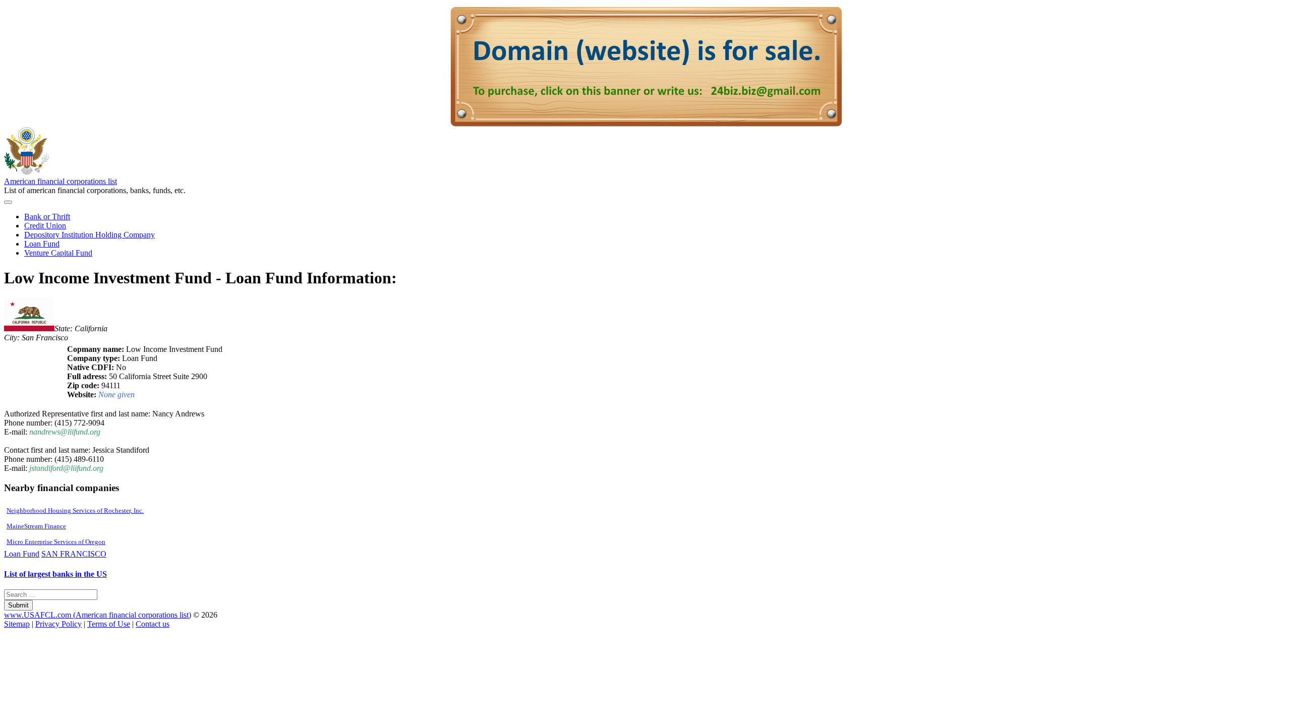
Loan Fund (42, 243)
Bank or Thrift (47, 216)
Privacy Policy (58, 624)
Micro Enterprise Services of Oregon (56, 542)
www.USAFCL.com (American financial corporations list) (97, 615)
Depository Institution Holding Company (89, 234)
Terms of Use (108, 624)
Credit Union (45, 225)
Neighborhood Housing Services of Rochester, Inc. (75, 510)
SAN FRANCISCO (73, 554)
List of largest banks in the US (55, 574)
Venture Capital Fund (58, 253)
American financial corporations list (60, 181)
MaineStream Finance (36, 526)
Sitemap (17, 624)
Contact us (152, 624)
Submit (18, 605)
